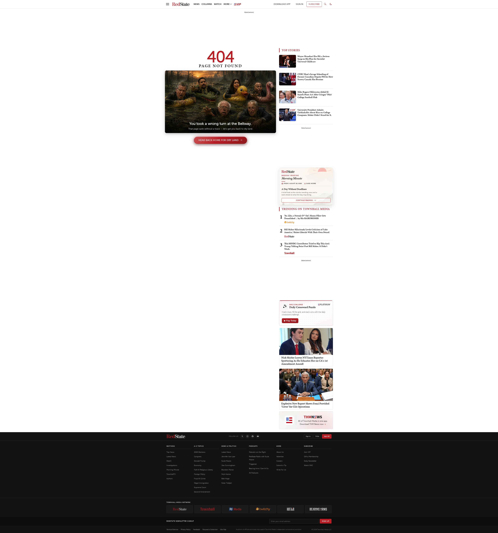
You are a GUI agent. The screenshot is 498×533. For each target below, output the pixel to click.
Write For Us (281, 470)
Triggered (253, 464)
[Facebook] (253, 436)
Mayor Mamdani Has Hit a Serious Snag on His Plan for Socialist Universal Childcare (313, 59)
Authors (170, 479)
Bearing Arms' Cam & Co (258, 468)
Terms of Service (172, 529)
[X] (242, 436)
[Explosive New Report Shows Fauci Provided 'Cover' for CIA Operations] (306, 384)
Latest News (171, 456)
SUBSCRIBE (314, 4)
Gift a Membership (311, 456)
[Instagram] (247, 436)
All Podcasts (253, 473)
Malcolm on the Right (257, 452)
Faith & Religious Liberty (203, 470)
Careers (279, 461)
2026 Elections (199, 452)
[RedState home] (176, 436)
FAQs (317, 436)
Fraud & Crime (199, 479)
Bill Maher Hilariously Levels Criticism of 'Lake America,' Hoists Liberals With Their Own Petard (306, 231)
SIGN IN (299, 4)
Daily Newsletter (310, 461)
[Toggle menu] (167, 4)
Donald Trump (199, 461)
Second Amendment (202, 492)
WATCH (217, 4)
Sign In (308, 436)
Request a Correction (210, 529)
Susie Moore (226, 461)
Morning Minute (173, 470)
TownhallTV (171, 474)
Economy (197, 465)
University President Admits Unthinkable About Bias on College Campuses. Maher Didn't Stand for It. (315, 112)
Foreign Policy (199, 474)
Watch (169, 461)
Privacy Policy (186, 529)
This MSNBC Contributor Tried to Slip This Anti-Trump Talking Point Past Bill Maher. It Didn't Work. (307, 246)
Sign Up (325, 521)
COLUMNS (207, 4)
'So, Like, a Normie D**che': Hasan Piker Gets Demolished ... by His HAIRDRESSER (305, 217)
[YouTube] (258, 436)
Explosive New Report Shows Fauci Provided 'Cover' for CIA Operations (305, 405)
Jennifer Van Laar (228, 456)
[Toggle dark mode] (330, 4)
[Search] (325, 4)
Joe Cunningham (228, 465)
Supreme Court (200, 487)
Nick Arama (226, 474)
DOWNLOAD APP (282, 4)
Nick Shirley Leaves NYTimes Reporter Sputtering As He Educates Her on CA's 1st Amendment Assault (304, 360)
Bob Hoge (225, 479)
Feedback (196, 529)
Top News (170, 452)
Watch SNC (308, 465)
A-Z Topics (199, 446)
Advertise (279, 456)
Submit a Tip (281, 465)
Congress (197, 456)
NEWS (196, 4)
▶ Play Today (290, 320)
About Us (280, 452)
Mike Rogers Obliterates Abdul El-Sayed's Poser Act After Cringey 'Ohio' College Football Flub (315, 95)
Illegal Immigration (201, 483)
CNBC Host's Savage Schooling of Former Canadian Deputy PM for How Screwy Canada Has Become (315, 77)
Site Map (223, 529)
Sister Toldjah (227, 483)
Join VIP (327, 436)
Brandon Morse (228, 470)
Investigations (172, 465)
